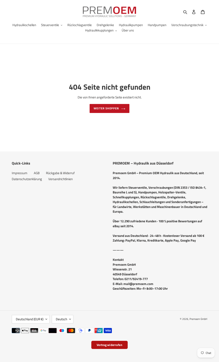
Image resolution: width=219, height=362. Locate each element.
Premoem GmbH (198, 319)
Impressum (19, 173)
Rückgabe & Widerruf (60, 173)
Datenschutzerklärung (27, 179)
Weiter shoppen (106, 108)
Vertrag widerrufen (109, 345)
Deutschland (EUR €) (29, 319)
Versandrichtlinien (60, 179)
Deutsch (61, 319)
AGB (37, 173)
